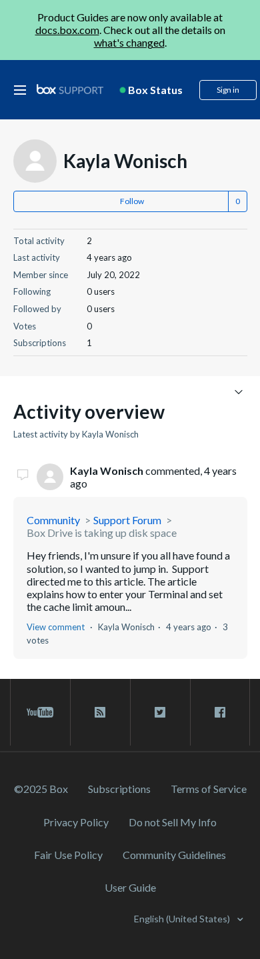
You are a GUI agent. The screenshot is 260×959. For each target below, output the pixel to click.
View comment (56, 627)
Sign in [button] (228, 90)
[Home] (70, 89)
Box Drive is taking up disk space (102, 532)
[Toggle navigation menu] (239, 391)
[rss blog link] (100, 712)
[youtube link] (40, 712)
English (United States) (183, 918)
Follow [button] (132, 201)
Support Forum (127, 520)
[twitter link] (160, 712)
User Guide (130, 887)
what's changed (129, 42)
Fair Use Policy (68, 854)
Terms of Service (209, 788)
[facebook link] (220, 712)
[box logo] (70, 89)
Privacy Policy (76, 822)
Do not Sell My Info (173, 822)
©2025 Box (41, 788)
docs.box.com (67, 29)
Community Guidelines (174, 854)
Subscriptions (119, 788)
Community (53, 520)
